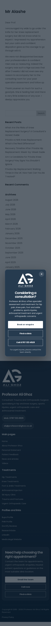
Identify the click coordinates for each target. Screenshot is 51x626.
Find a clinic (26, 333)
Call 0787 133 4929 (25, 342)
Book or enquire (25, 324)
